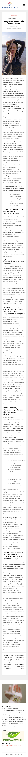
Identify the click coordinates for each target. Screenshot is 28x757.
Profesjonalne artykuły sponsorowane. (12, 745)
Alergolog (18, 28)
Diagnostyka (14, 15)
